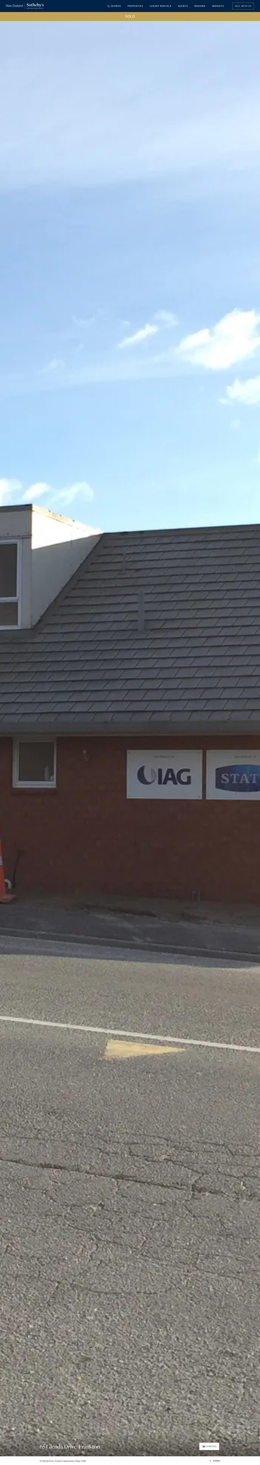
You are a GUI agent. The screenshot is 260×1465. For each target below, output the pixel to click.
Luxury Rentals (160, 6)
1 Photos (211, 1446)
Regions (200, 6)
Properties (135, 6)
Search (116, 6)
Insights (218, 6)
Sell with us (243, 6)
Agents (183, 6)
